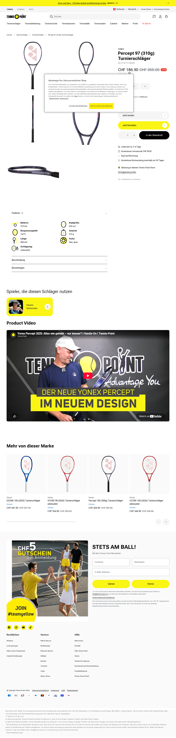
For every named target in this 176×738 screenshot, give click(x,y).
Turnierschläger (38, 35)
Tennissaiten (100, 23)
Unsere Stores (146, 9)
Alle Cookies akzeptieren (101, 106)
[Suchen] (52, 17)
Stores (77, 656)
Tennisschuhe (51, 23)
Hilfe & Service (46, 641)
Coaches (44, 666)
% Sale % (146, 23)
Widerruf (10, 641)
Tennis (10, 9)
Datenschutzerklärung (40, 690)
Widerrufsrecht (72, 690)
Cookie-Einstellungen (14, 656)
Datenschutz (54, 98)
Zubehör (113, 23)
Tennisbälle (84, 23)
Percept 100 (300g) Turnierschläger (106, 500)
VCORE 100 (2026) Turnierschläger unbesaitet (146, 502)
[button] (158, 522)
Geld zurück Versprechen (16, 651)
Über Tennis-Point (81, 651)
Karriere (43, 661)
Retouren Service (47, 651)
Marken (125, 23)
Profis (135, 23)
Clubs (43, 671)
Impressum (55, 690)
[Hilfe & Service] (154, 16)
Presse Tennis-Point (82, 676)
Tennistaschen (68, 23)
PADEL (31, 9)
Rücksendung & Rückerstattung (86, 666)
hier (75, 96)
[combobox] (95, 16)
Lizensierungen (12, 646)
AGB (63, 690)
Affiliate (43, 656)
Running (20, 9)
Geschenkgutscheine (161, 9)
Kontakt (77, 646)
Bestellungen (45, 646)
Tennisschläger (13, 23)
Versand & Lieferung (82, 661)
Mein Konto (79, 641)
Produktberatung (81, 671)
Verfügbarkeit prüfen (127, 172)
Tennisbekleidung (32, 23)
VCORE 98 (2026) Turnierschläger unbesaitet (64, 502)
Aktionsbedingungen (15, 733)
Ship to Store (45, 676)
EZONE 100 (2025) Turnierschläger (23, 500)
